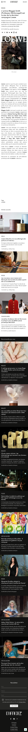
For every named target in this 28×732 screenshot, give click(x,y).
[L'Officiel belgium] (14, 2)
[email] (2, 32)
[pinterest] (7, 32)
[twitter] (11, 32)
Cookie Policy (14, 729)
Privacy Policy (22, 702)
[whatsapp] (14, 32)
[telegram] (16, 32)
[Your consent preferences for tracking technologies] (25, 729)
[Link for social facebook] (11, 719)
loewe (3, 202)
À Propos (14, 722)
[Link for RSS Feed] (17, 719)
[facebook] (5, 32)
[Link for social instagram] (14, 719)
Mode (3, 8)
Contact (14, 725)
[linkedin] (9, 32)
